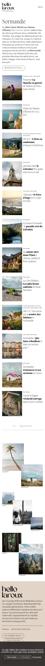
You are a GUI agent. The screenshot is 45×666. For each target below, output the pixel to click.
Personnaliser (37, 657)
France (5, 629)
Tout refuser (26, 657)
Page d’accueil (13, 640)
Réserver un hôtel (13, 68)
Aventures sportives (20, 629)
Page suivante (25, 426)
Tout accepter (12, 657)
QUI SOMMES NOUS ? (13, 636)
